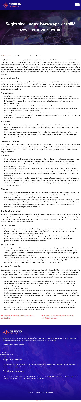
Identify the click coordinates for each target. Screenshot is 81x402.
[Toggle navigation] (77, 4)
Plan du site (40, 401)
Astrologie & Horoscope (9, 56)
